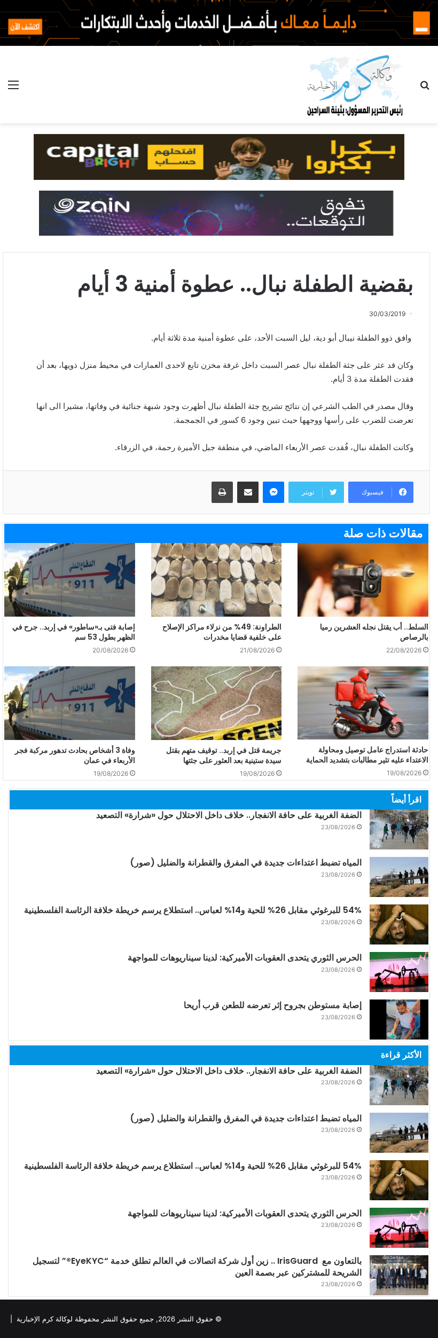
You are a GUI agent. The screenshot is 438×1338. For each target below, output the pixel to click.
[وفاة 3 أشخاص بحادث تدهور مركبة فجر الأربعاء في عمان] (69, 703)
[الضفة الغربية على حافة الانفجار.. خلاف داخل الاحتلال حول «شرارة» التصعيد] (399, 829)
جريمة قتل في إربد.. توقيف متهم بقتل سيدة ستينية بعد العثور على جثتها (223, 755)
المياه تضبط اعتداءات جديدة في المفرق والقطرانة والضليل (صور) (246, 862)
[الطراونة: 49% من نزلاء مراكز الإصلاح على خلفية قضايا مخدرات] (216, 580)
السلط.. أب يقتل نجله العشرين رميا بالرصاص (374, 631)
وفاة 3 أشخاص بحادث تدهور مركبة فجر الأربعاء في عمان (75, 755)
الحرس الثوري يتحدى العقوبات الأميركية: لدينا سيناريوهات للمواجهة (245, 957)
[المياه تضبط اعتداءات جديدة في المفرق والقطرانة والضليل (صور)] (399, 877)
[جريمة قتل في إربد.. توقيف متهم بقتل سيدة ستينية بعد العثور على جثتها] (216, 703)
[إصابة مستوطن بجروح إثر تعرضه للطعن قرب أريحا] (399, 1019)
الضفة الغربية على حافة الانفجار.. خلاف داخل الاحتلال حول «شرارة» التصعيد (229, 815)
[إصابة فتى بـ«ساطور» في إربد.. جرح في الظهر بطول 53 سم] (69, 580)
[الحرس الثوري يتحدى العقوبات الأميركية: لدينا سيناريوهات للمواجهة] (399, 972)
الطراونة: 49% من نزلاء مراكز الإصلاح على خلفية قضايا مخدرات (221, 631)
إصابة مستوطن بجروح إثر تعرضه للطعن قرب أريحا (273, 1005)
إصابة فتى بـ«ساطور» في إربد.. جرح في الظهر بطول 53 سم (73, 631)
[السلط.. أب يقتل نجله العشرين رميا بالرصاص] (363, 580)
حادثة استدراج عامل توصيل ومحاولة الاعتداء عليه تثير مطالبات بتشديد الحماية (367, 754)
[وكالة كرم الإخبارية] (354, 84)
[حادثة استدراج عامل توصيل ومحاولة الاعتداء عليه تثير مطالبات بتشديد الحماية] (363, 703)
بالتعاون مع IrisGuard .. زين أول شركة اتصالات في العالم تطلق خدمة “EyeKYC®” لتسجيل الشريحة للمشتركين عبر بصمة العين (197, 1267)
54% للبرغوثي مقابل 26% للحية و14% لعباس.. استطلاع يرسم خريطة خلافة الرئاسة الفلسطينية (193, 910)
